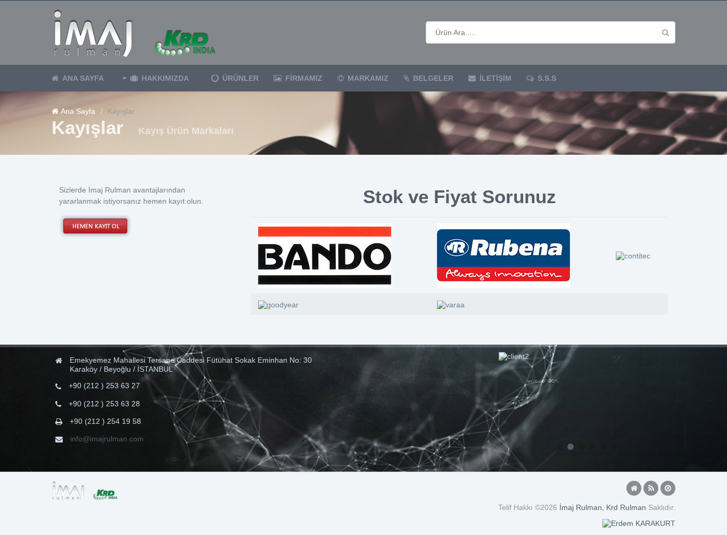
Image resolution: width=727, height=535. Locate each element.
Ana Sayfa (78, 111)
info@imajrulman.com (107, 438)
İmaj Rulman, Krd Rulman (602, 507)
